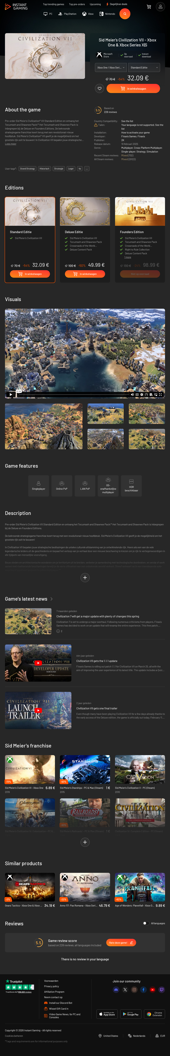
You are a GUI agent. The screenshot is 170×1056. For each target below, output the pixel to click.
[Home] (16, 7)
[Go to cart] (149, 6)
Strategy (140, 151)
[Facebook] (143, 989)
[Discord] (116, 989)
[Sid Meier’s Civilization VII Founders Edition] (140, 225)
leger (71, 168)
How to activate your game (135, 132)
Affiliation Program (54, 991)
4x (80, 168)
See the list (127, 121)
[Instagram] (134, 989)
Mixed (124, 155)
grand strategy (27, 168)
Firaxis (141, 136)
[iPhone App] (107, 1014)
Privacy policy (51, 986)
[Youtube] (152, 989)
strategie (58, 168)
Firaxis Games (128, 136)
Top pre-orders (77, 4)
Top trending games (53, 4)
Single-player (128, 151)
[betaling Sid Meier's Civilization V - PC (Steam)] (140, 769)
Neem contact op (53, 997)
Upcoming (95, 4)
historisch (44, 168)
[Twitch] (161, 989)
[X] (125, 989)
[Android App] (130, 1014)
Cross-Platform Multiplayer (148, 147)
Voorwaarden (51, 980)
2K (122, 140)
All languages (158, 923)
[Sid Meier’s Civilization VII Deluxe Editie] (85, 232)
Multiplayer (127, 147)
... (87, 168)
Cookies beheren (14, 1035)
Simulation (152, 151)
